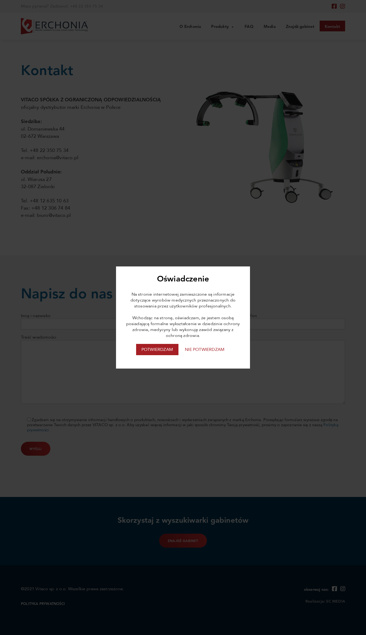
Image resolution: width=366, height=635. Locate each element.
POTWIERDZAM (157, 349)
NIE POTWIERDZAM (205, 349)
